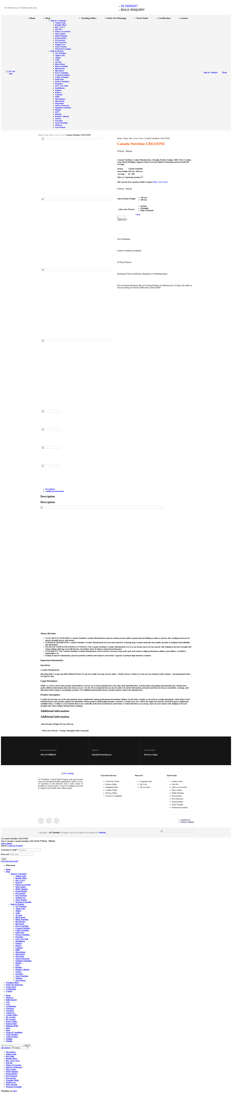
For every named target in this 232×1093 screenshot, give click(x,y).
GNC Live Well (21, 939)
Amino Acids (20, 876)
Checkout (10, 1008)
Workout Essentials (23, 902)
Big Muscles (20, 922)
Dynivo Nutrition (22, 935)
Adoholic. (102, 833)
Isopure (18, 943)
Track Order (11, 987)
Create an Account (14, 846)
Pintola (18, 963)
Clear (138, 214)
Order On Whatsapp (14, 985)
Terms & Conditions (14, 1032)
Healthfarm (20, 941)
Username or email (9, 850)
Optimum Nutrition (23, 961)
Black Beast (20, 917)
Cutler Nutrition (22, 930)
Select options (6, 843)
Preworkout (20, 893)
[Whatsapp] (57, 821)
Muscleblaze (20, 952)
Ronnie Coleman (22, 969)
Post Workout (21, 895)
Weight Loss (20, 898)
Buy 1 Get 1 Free (57, 135)
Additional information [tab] (54, 711)
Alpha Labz (20, 909)
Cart (8, 1002)
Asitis (17, 913)
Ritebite (18, 967)
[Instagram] (49, 821)
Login (4, 859)
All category (11, 1052)
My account (10, 1017)
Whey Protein (21, 900)
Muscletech (20, 954)
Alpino (18, 911)
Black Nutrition (21, 919)
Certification (11, 989)
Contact (9, 991)
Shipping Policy (12, 1026)
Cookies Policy (12, 1015)
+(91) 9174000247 (48, 754)
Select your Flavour (126, 209)
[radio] (147, 198)
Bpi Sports (19, 924)
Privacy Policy (12, 1021)
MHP (17, 950)
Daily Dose (19, 932)
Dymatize (19, 937)
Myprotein (19, 956)
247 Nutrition (54, 833)
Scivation (19, 974)
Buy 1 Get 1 (20, 880)
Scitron (18, 972)
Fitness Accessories (23, 885)
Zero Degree (20, 980)
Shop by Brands (17, 904)
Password (5, 854)
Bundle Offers (21, 878)
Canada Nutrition (22, 928)
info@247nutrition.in (102, 754)
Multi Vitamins (21, 889)
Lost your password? (9, 861)
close (15, 1091)
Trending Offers (12, 983)
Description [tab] (47, 496)
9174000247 (129, 6)
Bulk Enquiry (11, 1000)
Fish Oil (18, 882)
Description (50, 489)
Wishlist (9, 1039)
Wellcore (19, 978)
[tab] (118, 489)
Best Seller (10, 1056)
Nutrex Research (22, 959)
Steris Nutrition (21, 976)
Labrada (19, 948)
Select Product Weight (126, 199)
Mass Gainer (20, 887)
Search (27, 1045)
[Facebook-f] (41, 821)
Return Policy (11, 1024)
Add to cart (122, 220)
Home (40, 135)
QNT (17, 965)
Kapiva (18, 946)
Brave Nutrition (22, 926)
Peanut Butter (21, 891)
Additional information (54, 491)
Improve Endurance (14, 1067)
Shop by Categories (19, 874)
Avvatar (18, 915)
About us (9, 998)
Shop (46, 135)
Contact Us (10, 1013)
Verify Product (12, 1035)
